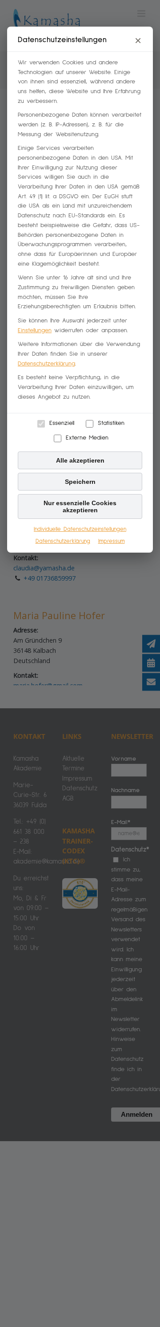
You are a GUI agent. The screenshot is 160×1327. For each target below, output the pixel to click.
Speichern (80, 481)
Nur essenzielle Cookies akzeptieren (80, 506)
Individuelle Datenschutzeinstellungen (80, 529)
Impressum (111, 541)
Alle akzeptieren (80, 460)
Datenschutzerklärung (46, 364)
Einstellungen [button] (35, 330)
